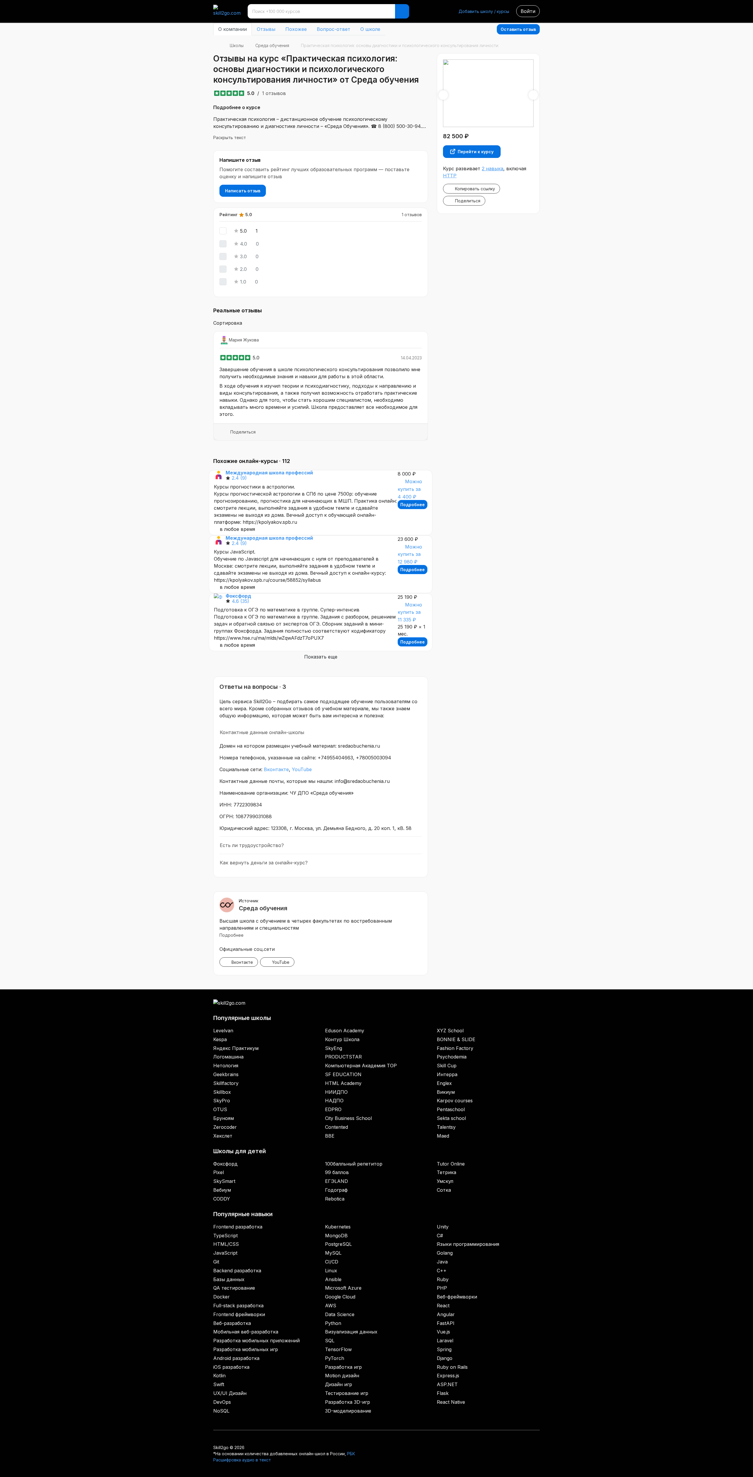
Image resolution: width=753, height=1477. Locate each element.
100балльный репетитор (353, 1164)
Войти (528, 11)
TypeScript (225, 1235)
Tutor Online (451, 1164)
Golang (445, 1253)
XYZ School (450, 1030)
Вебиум (222, 1190)
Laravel (445, 1340)
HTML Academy (343, 1083)
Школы (237, 45)
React (443, 1305)
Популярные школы (242, 1017)
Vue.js (443, 1332)
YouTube (302, 769)
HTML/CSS (226, 1244)
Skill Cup (447, 1065)
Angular (446, 1314)
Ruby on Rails (452, 1367)
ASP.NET (447, 1384)
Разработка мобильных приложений (256, 1340)
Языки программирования (468, 1244)
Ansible (333, 1279)
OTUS (220, 1109)
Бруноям (223, 1118)
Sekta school (451, 1118)
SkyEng (333, 1048)
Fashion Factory (455, 1048)
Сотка (444, 1190)
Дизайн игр (338, 1384)
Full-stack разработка (238, 1305)
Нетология (225, 1065)
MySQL (333, 1253)
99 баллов (337, 1172)
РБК (351, 1453)
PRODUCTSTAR (343, 1057)
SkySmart (224, 1181)
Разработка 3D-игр (347, 1402)
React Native (451, 1402)
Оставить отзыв (518, 29)
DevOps (222, 1402)
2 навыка (492, 168)
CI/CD (331, 1262)
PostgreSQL (338, 1244)
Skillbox (222, 1092)
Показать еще (320, 657)
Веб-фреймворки (457, 1297)
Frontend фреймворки (239, 1314)
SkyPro (221, 1100)
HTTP (450, 176)
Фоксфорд (225, 1164)
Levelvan (223, 1030)
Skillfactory (226, 1083)
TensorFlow (338, 1349)
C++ (442, 1270)
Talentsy (446, 1127)
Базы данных (228, 1279)
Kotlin (219, 1375)
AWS (330, 1305)
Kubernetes (338, 1227)
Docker (221, 1297)
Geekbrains (226, 1074)
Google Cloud (340, 1297)
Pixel (218, 1172)
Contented (336, 1127)
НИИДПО (336, 1092)
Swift (218, 1384)
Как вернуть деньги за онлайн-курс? (264, 863)
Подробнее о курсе (236, 107)
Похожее (296, 29)
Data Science (339, 1314)
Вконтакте (276, 769)
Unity (443, 1227)
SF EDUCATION (343, 1074)
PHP (442, 1288)
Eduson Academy (344, 1030)
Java (442, 1262)
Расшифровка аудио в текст (242, 1459)
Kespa (220, 1039)
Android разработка (236, 1358)
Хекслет (222, 1136)
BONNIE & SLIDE (456, 1039)
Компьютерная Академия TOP (361, 1065)
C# (440, 1235)
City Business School (348, 1118)
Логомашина (228, 1057)
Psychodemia (452, 1057)
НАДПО (334, 1100)
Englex (444, 1083)
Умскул (445, 1181)
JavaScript (225, 1253)
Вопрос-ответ (333, 29)
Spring (444, 1349)
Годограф (336, 1190)
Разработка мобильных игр (245, 1349)
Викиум (446, 1092)
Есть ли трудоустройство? (252, 845)
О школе (370, 29)
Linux (331, 1270)
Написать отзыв (242, 190)
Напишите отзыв (240, 160)
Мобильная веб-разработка (245, 1332)
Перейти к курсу (476, 151)
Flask (443, 1393)
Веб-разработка (232, 1323)
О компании (232, 29)
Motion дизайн (342, 1375)
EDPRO (333, 1109)
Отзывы (266, 29)
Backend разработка (237, 1270)
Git (216, 1262)
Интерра (447, 1074)
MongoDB (336, 1235)
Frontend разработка (237, 1227)
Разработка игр (343, 1367)
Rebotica (334, 1199)
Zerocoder (225, 1127)
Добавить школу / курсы (484, 11)
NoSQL (221, 1411)
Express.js (448, 1375)
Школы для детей (239, 1151)
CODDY (221, 1199)
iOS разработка (231, 1367)
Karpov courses (455, 1100)
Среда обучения (272, 45)
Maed (443, 1136)
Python (333, 1323)
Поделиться (243, 431)
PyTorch (334, 1358)
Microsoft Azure (343, 1288)
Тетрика (446, 1172)
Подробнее (412, 504)
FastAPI (445, 1323)
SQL (329, 1340)
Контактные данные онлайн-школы (262, 732)
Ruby (443, 1279)
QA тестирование (234, 1288)
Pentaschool (451, 1109)
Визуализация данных (351, 1332)
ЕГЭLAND (336, 1181)
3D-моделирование (348, 1411)
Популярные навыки (243, 1214)
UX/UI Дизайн (229, 1393)
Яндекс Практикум (236, 1048)
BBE (329, 1136)
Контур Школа (342, 1039)
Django (444, 1358)
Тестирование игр (346, 1393)
